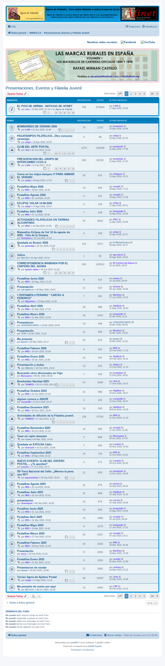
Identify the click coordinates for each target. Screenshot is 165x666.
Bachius (117, 295)
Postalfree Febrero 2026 (31, 348)
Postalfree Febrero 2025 (31, 542)
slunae (24, 570)
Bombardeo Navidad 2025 (33, 381)
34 (56, 112)
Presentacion (25, 322)
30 (69, 273)
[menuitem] (12, 26)
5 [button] (144, 94)
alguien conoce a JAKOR (32, 399)
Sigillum (117, 305)
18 (56, 168)
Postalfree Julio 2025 (30, 492)
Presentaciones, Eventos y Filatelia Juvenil (43, 88)
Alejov (116, 364)
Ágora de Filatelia (64, 109)
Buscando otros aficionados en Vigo (40, 373)
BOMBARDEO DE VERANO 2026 (37, 126)
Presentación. (25, 330)
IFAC (27, 226)
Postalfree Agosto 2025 (31, 483)
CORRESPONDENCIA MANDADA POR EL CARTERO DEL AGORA (42, 265)
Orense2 (29, 447)
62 (65, 153)
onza (23, 554)
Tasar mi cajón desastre (32, 436)
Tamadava (26, 238)
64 (73, 153)
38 (73, 112)
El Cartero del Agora (123, 263)
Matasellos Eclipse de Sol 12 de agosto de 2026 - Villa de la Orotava (43, 234)
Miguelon (30, 301)
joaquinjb (118, 211)
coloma (117, 567)
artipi (28, 142)
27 (56, 273)
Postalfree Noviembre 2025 (33, 427)
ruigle (28, 580)
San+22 (24, 258)
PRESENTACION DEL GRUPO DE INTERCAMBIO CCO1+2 (37, 161)
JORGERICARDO (30, 325)
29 (65, 273)
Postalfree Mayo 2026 (30, 186)
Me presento (24, 339)
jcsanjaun (118, 373)
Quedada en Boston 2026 (32, 242)
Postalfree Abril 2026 (30, 306)
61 (60, 153)
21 (69, 168)
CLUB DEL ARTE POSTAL (33, 146)
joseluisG (118, 126)
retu (27, 109)
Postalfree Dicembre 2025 (33, 407)
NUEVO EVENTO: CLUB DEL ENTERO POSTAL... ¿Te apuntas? (40, 462)
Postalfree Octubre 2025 (32, 390)
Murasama (26, 376)
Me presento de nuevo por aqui (36, 586)
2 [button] (131, 94)
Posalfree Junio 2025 (30, 508)
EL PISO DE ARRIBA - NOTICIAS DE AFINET (44, 106)
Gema (28, 439)
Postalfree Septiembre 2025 (34, 452)
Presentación (25, 286)
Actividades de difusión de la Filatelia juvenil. (45, 415)
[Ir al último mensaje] (120, 106)
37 (69, 112)
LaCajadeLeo (27, 289)
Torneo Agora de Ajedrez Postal (37, 577)
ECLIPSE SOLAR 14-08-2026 (34, 203)
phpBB (74, 642)
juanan (24, 342)
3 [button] (135, 94)
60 (56, 153)
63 (69, 153)
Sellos (21, 255)
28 (60, 273)
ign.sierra (118, 255)
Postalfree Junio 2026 (30, 278)
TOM (23, 333)
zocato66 (26, 402)
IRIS (27, 190)
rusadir (117, 186)
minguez (117, 174)
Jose (115, 577)
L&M (115, 106)
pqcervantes (31, 477)
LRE (115, 586)
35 (60, 112)
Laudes (117, 444)
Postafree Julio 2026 (29, 211)
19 (60, 168)
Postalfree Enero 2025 (30, 559)
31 (73, 273)
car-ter (116, 500)
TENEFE (29, 384)
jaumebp (29, 246)
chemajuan (27, 503)
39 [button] (152, 94)
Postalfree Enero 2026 (30, 356)
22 (73, 168)
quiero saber (31, 269)
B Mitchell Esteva (121, 242)
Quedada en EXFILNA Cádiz (34, 444)
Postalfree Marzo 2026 (30, 314)
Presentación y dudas (30, 364)
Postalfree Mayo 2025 (30, 525)
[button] (120, 93)
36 (65, 112)
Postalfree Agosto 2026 (31, 194)
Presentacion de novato (31, 567)
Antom (116, 286)
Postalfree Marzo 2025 (30, 533)
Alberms (29, 368)
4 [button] (139, 94)
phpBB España (95, 646)
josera (116, 278)
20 (65, 168)
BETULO (29, 589)
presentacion (25, 500)
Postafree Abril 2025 (29, 516)
